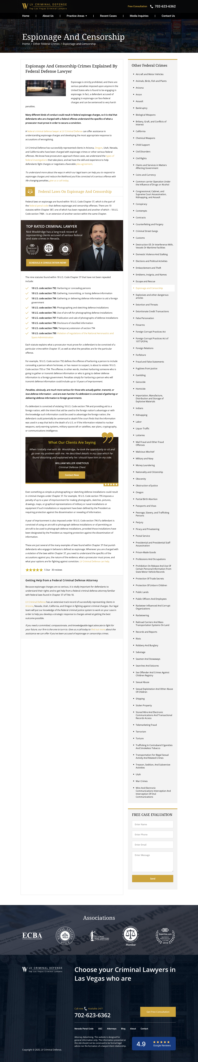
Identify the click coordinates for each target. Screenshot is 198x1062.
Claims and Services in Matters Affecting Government (151, 167)
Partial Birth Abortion (146, 499)
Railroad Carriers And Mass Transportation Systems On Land (152, 624)
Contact (144, 1028)
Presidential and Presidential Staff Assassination (153, 544)
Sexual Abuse (142, 682)
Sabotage (140, 652)
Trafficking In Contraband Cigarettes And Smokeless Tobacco (154, 747)
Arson (139, 94)
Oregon (99, 147)
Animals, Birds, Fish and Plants (151, 81)
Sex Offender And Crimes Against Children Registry (152, 674)
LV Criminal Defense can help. (95, 561)
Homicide (140, 388)
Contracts (141, 217)
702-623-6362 (92, 1015)
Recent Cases (108, 16)
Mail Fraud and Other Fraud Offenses (150, 443)
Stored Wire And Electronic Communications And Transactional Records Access (154, 715)
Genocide (140, 382)
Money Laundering (145, 465)
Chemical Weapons (145, 138)
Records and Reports (146, 631)
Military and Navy (144, 458)
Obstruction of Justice (147, 485)
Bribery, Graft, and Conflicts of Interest (151, 123)
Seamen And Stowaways (148, 658)
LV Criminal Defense (35, 602)
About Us (48, 16)
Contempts (141, 210)
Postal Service (143, 535)
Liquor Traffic (142, 428)
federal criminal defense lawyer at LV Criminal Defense (54, 131)
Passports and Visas (146, 505)
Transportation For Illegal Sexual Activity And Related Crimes (152, 756)
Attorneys (111, 1028)
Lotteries (140, 435)
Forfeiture (141, 354)
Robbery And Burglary (147, 645)
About (133, 1028)
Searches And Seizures (147, 665)
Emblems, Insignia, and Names (151, 274)
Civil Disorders (143, 151)
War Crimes (142, 781)
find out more (98, 629)
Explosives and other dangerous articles (152, 296)
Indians (139, 408)
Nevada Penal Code (83, 1028)
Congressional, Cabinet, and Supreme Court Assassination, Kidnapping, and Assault (151, 194)
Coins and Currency (146, 174)
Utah (138, 774)
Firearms (140, 324)
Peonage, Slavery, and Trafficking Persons (152, 514)
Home (25, 16)
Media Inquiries (139, 16)
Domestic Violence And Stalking (152, 254)
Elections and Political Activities (151, 261)
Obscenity (141, 478)
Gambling (141, 375)
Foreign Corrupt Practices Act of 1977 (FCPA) (152, 340)
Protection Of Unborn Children (151, 585)
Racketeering (142, 615)
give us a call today (58, 180)
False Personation (145, 318)
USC (100, 1028)
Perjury (139, 522)
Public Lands (142, 592)
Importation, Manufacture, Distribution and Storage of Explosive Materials (150, 398)
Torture (140, 738)
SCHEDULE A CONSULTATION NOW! (47, 262)
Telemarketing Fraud (146, 724)
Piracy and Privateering (147, 529)
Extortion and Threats (147, 304)
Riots (138, 638)
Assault (139, 101)
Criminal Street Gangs (147, 231)
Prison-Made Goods (146, 552)
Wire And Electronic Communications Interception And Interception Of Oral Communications (153, 792)
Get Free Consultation (158, 1011)
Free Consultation (137, 6)
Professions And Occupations (151, 559)
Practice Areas (75, 16)
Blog (123, 1028)
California (140, 131)
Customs (140, 237)
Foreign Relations (144, 348)
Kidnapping (141, 414)
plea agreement (84, 164)
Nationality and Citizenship (149, 472)
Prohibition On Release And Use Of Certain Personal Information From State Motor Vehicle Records (153, 568)
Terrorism (141, 731)
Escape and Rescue (145, 281)
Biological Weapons (146, 114)
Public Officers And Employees (151, 598)
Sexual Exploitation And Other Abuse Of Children (154, 690)
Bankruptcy (141, 108)
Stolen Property (144, 705)
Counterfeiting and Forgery (149, 224)
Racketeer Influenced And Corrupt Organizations (153, 607)
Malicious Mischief (145, 451)
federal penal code (38, 205)
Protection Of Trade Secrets (150, 578)
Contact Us (168, 16)
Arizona (29, 606)
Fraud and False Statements (150, 361)
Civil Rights (141, 158)
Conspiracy (141, 204)
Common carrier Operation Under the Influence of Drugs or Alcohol (153, 183)
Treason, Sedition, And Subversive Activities (153, 766)
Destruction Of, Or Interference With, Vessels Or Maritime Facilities (154, 246)
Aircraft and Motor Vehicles (150, 74)
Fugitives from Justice (146, 368)
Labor (139, 421)
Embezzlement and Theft (148, 267)
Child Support (143, 144)
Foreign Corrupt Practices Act (151, 331)
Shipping (140, 698)
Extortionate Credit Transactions (152, 311)
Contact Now (72, 475)
